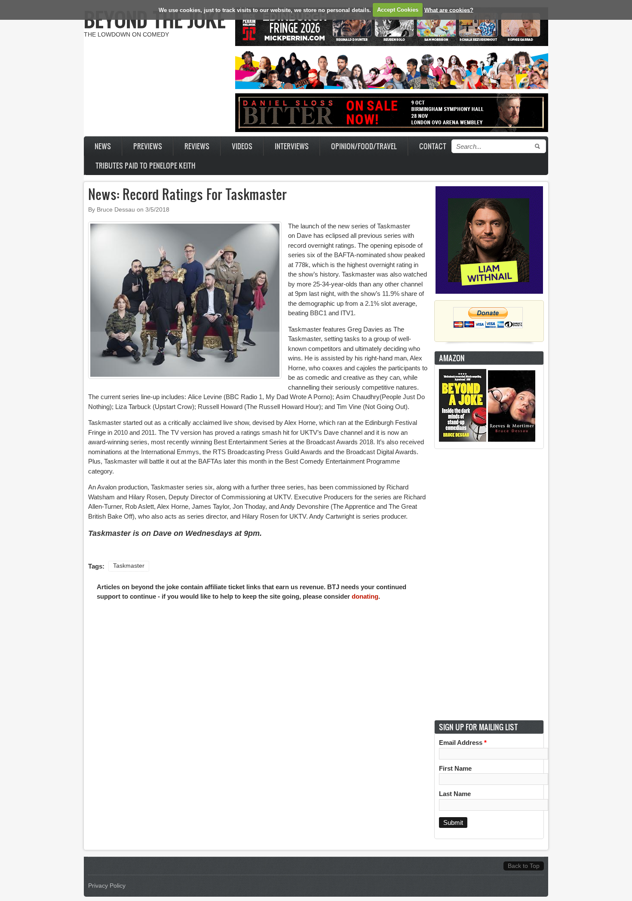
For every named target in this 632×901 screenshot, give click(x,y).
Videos (242, 146)
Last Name (455, 793)
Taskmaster (128, 566)
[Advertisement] (489, 584)
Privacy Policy (107, 886)
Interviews (292, 146)
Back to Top (524, 866)
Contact (432, 146)
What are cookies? (448, 9)
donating (365, 596)
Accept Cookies (397, 9)
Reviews (196, 146)
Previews (147, 146)
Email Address (463, 742)
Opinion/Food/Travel (364, 146)
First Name (455, 768)
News (103, 146)
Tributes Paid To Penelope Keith (145, 165)
